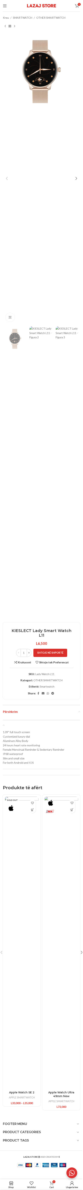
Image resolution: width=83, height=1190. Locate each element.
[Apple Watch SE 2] (22, 943)
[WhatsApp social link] (48, 693)
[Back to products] (10, 26)
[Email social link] (43, 693)
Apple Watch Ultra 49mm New (61, 1094)
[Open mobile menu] (5, 6)
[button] (7, 178)
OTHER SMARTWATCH (50, 17)
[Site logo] (41, 5)
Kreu (6, 17)
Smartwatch (47, 686)
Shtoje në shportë (50, 652)
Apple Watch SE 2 (21, 1092)
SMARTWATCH (22, 17)
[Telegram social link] (52, 693)
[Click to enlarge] (10, 317)
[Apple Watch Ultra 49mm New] (61, 943)
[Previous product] (5, 26)
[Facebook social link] (38, 693)
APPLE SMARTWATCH (22, 1097)
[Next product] (14, 26)
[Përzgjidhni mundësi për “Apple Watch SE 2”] (32, 809)
